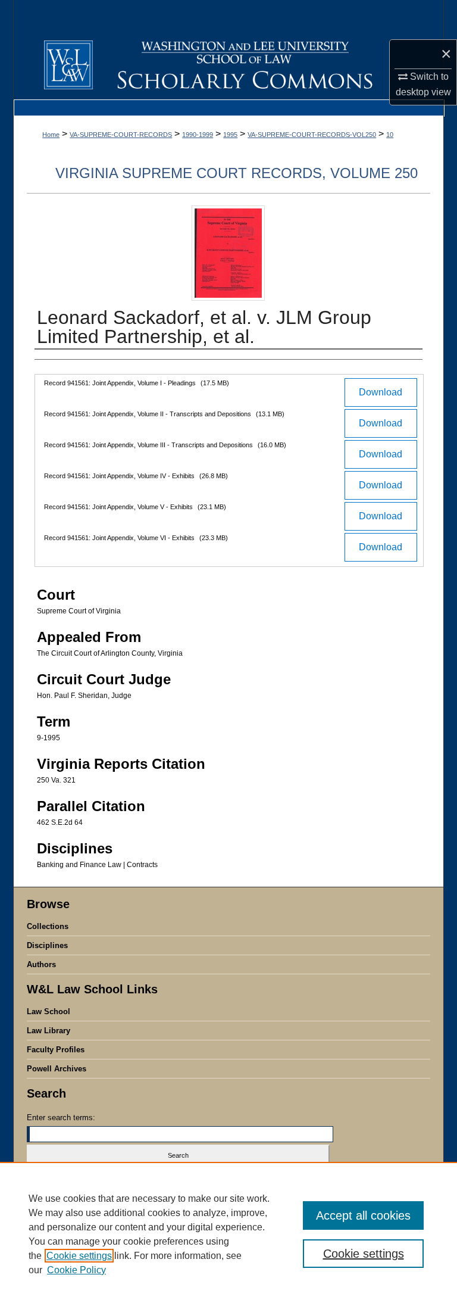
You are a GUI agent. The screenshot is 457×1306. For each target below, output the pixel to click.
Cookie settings (79, 1256)
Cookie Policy (76, 1270)
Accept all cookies (363, 1215)
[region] (228, 1234)
